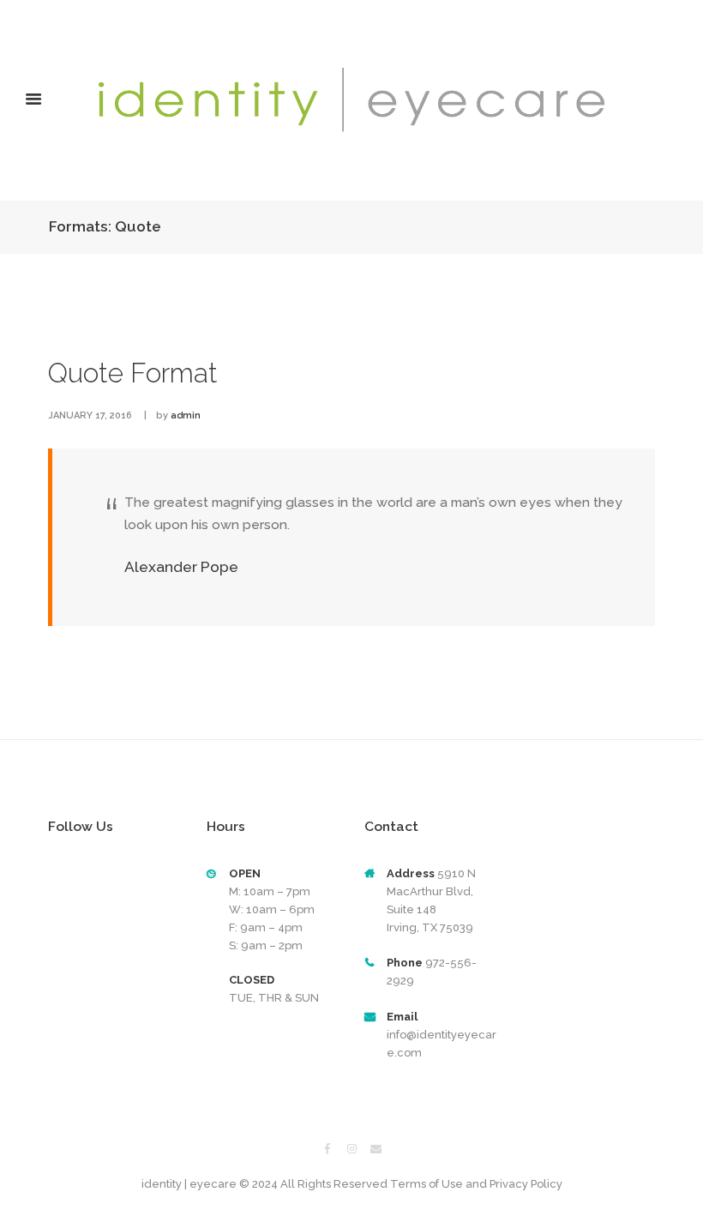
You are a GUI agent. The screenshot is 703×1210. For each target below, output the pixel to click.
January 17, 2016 (90, 415)
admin (186, 415)
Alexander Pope (181, 566)
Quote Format (133, 373)
